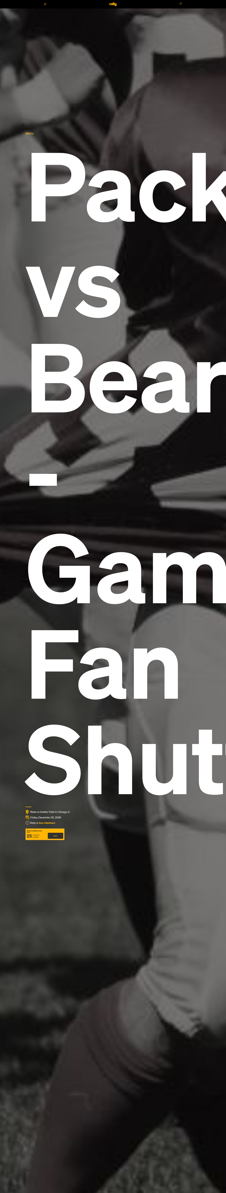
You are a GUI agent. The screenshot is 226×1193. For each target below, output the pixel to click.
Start (55, 835)
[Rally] (113, 4)
